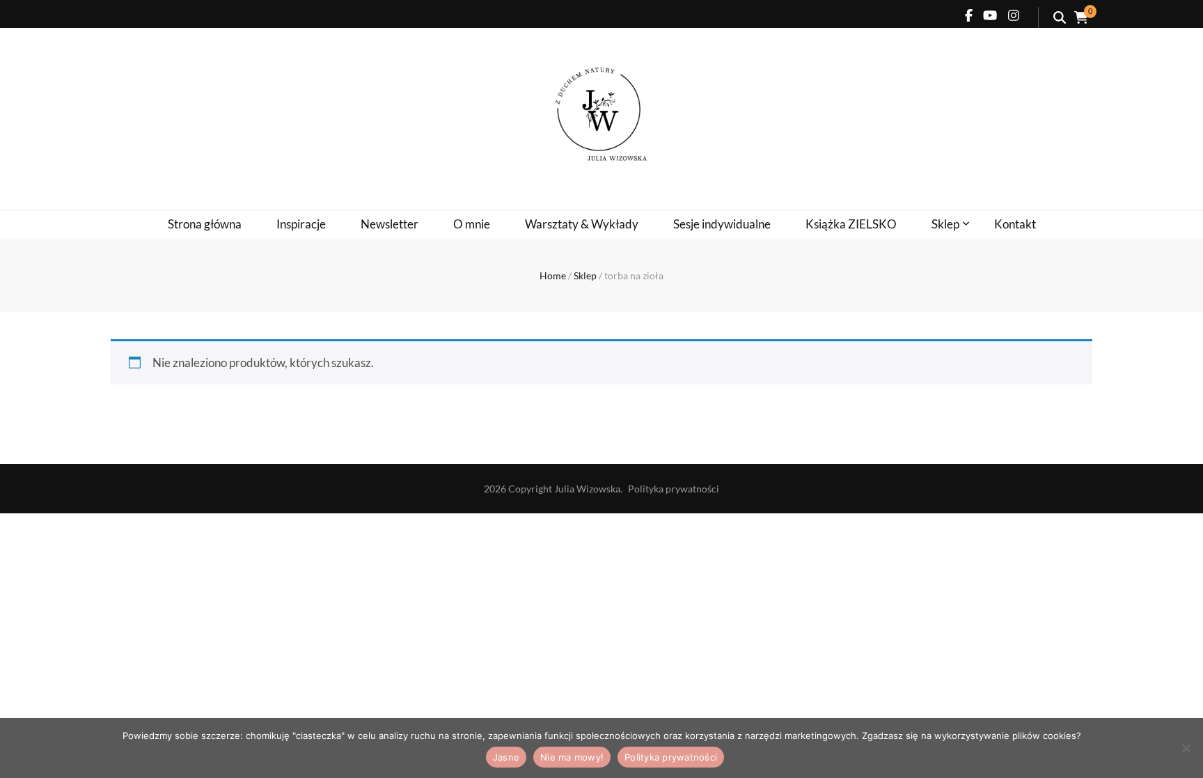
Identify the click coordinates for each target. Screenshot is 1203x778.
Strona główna (205, 224)
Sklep (945, 224)
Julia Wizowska (587, 489)
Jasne (506, 757)
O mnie (471, 224)
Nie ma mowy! (572, 757)
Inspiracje (301, 224)
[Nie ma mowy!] (1186, 748)
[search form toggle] (1059, 17)
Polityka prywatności (673, 489)
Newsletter (389, 224)
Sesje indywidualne (722, 224)
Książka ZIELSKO (851, 224)
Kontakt (1015, 224)
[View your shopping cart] (1081, 17)
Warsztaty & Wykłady (581, 224)
